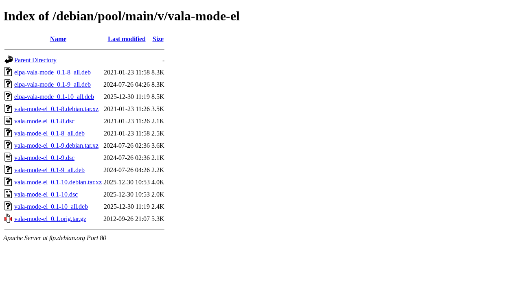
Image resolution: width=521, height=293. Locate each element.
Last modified (127, 38)
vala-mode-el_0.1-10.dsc (46, 194)
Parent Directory (35, 60)
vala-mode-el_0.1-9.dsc (44, 157)
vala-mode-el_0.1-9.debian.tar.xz (56, 145)
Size (158, 38)
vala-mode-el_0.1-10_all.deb (51, 206)
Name (58, 38)
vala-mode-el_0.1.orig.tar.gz (50, 218)
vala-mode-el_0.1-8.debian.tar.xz (56, 108)
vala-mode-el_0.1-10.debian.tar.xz (58, 182)
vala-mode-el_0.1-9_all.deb (49, 169)
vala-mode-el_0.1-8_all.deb (49, 133)
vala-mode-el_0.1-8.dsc (44, 121)
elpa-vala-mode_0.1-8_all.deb (52, 72)
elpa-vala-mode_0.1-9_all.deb (52, 84)
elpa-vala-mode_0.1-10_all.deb (54, 96)
